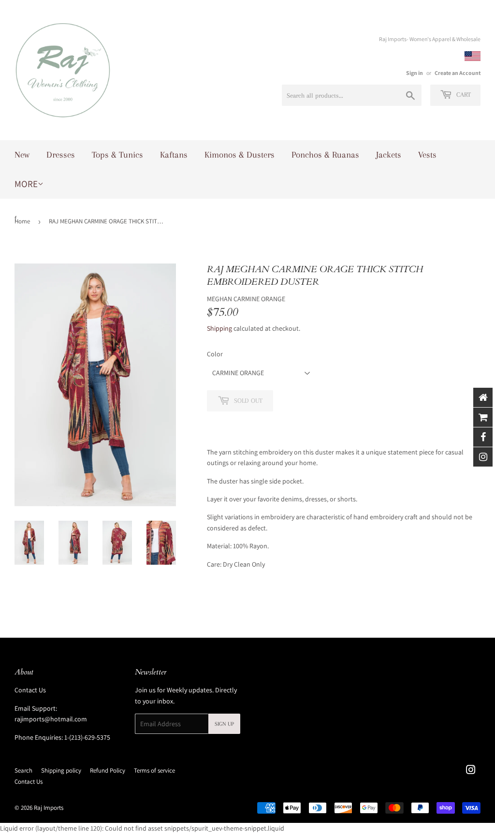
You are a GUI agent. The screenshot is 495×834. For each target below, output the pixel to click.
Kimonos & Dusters (239, 155)
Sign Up (224, 724)
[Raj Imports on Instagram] (471, 771)
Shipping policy (61, 770)
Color (215, 354)
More (26, 184)
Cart (462, 94)
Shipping (219, 328)
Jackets (388, 155)
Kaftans (174, 155)
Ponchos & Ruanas (325, 155)
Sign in (414, 72)
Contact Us (30, 690)
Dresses (60, 155)
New (22, 155)
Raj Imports (48, 808)
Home (22, 221)
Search (23, 770)
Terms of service (154, 770)
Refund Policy (107, 770)
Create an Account (457, 72)
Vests (427, 155)
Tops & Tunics (117, 155)
